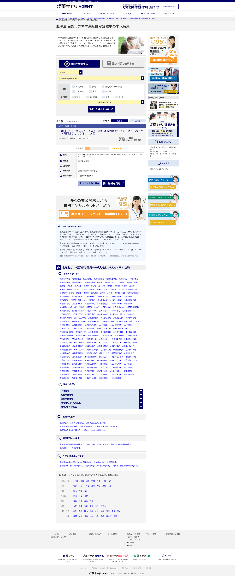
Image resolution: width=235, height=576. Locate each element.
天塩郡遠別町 (92, 339)
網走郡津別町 (90, 346)
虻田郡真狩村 (106, 307)
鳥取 (75, 511)
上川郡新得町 (117, 364)
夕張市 (69, 286)
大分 (97, 516)
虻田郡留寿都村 (119, 307)
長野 (86, 496)
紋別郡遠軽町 (106, 350)
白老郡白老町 (65, 357)
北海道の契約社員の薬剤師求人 (96, 444)
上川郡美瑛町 (90, 328)
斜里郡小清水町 (128, 346)
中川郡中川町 (81, 335)
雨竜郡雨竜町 (122, 321)
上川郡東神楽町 (91, 325)
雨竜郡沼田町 (65, 325)
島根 (80, 511)
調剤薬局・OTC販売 (113, 87)
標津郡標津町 (104, 378)
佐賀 (80, 516)
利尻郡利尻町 (117, 342)
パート (120, 97)
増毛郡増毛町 (107, 335)
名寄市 (84, 289)
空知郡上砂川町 (80, 318)
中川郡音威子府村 (67, 335)
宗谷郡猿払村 (117, 339)
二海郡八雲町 (76, 300)
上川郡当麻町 (104, 325)
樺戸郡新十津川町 (79, 321)
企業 (94, 91)
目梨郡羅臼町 (117, 378)
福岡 (75, 516)
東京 (75, 486)
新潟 (75, 496)
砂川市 (121, 289)
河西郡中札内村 (78, 367)
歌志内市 (129, 289)
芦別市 (124, 286)
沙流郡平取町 (65, 360)
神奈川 (81, 486)
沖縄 (115, 516)
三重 (91, 501)
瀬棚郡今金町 (90, 303)
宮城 (93, 481)
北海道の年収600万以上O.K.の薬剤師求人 (76, 462)
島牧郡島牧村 (117, 303)
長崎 (86, 516)
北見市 (62, 286)
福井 (86, 491)
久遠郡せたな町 (103, 303)
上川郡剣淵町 (106, 332)
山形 (104, 481)
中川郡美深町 (131, 332)
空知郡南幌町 (129, 314)
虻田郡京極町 (65, 311)
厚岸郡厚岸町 (77, 374)
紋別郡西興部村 (78, 353)
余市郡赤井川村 (116, 314)
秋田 (98, 481)
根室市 (99, 289)
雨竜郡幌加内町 (94, 335)
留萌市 (93, 286)
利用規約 (94, 568)
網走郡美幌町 (77, 346)
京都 (86, 506)
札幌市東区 (87, 279)
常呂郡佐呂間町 (93, 350)
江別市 (132, 286)
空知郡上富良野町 (104, 328)
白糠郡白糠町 (65, 378)
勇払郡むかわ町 (117, 357)
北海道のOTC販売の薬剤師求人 (107, 426)
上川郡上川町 (65, 328)
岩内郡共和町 (92, 311)
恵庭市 (78, 293)
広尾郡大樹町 (104, 367)
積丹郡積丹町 (65, 314)
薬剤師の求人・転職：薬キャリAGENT (71, 18)
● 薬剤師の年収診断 (133, 537)
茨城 (98, 486)
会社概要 (149, 568)
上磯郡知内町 (90, 296)
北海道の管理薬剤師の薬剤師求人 (126, 466)
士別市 (77, 289)
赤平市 (62, 289)
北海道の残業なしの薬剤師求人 (106, 462)
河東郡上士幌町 (91, 364)
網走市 (86, 286)
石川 (80, 491)
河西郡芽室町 (65, 367)
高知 (119, 511)
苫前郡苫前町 (132, 335)
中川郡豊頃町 (77, 371)
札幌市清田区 (90, 282)
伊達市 (86, 293)
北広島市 (94, 293)
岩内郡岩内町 (104, 311)
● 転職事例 (130, 542)
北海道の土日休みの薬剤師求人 (72, 466)
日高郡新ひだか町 (131, 360)
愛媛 (113, 511)
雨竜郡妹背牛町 (94, 321)
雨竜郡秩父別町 (108, 321)
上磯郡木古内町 (103, 296)
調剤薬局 (79, 87)
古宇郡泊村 (116, 311)
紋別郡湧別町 (118, 350)
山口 (97, 511)
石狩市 (102, 293)
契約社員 (93, 97)
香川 (108, 511)
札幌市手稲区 (77, 282)
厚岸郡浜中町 (90, 374)
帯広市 (136, 282)
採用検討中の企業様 (172, 534)
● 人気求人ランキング (133, 539)
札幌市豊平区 (111, 279)
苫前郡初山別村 (78, 339)
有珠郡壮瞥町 (129, 353)
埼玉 (93, 486)
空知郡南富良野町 (67, 332)
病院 (94, 87)
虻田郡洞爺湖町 (91, 357)
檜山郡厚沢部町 (130, 300)
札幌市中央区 (65, 279)
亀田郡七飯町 (117, 296)
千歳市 (106, 289)
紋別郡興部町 (65, 353)
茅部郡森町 (64, 300)
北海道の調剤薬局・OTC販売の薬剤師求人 (76, 426)
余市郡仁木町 (90, 314)
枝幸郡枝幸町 (79, 342)
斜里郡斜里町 (102, 346)
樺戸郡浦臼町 (65, 321)
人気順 (137, 121)
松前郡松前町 (65, 296)
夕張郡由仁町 (93, 318)
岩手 (87, 481)
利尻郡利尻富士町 (131, 342)
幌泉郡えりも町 (116, 360)
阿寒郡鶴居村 (129, 374)
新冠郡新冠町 (77, 360)
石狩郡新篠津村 (133, 293)
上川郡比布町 (117, 325)
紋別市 (69, 289)
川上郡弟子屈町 (116, 374)
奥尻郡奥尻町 (77, 303)
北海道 (75, 481)
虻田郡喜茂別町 (133, 307)
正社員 (78, 97)
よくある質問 (128, 14)
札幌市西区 (134, 279)
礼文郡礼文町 (104, 342)
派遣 (107, 97)
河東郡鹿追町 (104, 364)
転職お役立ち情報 (148, 14)
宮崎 (102, 516)
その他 (108, 91)
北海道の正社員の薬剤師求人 (71, 444)
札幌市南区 (123, 279)
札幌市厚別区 (65, 282)
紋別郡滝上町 (131, 350)
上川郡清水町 (129, 364)
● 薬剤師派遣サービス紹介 (58, 537)
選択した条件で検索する (101, 109)
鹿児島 (108, 516)
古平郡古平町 (77, 314)
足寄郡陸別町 (115, 371)
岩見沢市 (78, 286)
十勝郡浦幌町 (127, 371)
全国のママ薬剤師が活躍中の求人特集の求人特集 (102, 18)
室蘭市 (121, 282)
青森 (82, 481)
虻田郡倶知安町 (78, 311)
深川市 (137, 289)
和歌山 (103, 506)
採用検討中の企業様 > (169, 6)
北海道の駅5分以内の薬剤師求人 (98, 466)
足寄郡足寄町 (102, 371)
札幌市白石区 (99, 279)
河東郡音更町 (65, 364)
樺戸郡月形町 (131, 318)
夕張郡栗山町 (118, 318)
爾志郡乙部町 (65, 303)
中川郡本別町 (90, 371)
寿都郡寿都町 (129, 303)
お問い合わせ (125, 568)
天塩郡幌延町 (65, 346)
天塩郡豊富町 (92, 342)
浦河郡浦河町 (90, 360)
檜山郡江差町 (102, 300)
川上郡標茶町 (102, 374)
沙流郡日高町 (131, 357)
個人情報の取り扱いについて (109, 568)
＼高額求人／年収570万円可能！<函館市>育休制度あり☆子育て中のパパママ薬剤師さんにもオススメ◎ (100, 132)
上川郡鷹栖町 (77, 325)
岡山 (86, 511)
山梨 (80, 496)
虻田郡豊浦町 (117, 353)
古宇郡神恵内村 (128, 311)
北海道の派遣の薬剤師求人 (121, 444)
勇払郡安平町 (104, 357)
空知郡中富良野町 (120, 328)
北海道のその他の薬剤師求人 (94, 430)
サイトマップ (85, 568)
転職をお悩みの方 (107, 14)
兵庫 (80, 506)
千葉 (87, 486)
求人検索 (86, 14)
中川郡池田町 (65, 371)
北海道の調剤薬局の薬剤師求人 (72, 423)
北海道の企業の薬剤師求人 (70, 430)
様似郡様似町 (102, 360)
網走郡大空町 (104, 353)
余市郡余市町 (102, 314)
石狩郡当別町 (120, 293)
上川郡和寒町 (93, 332)
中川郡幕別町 (129, 367)
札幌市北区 (76, 279)
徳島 (102, 511)
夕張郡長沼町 (106, 318)
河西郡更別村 (92, 367)
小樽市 (107, 282)
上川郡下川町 (118, 332)
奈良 (97, 506)
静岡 (80, 501)
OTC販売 (79, 91)
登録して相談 (168, 14)
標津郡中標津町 (91, 378)
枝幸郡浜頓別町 (130, 339)
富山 (75, 491)
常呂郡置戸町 (79, 350)
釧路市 (129, 282)
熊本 (91, 516)
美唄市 (117, 286)
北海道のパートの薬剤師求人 (71, 448)
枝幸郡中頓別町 (66, 342)
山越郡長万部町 (89, 300)
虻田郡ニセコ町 (93, 307)
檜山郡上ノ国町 (116, 300)
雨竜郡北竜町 (134, 321)
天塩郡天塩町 (104, 339)
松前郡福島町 (77, 296)
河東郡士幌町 (77, 364)
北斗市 (109, 293)
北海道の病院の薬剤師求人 (96, 423)
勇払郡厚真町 (77, 357)
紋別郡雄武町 (92, 353)
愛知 (75, 501)
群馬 (104, 486)
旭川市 (114, 282)
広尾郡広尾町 (117, 367)
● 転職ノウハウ (131, 545)
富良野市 (63, 293)
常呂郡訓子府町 (66, 350)
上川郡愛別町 (129, 325)
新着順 (119, 121)
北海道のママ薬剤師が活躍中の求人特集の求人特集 (138, 18)
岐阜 (86, 501)
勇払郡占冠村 (81, 332)
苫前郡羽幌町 (65, 339)
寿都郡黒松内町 (66, 307)
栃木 (109, 486)
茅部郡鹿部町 (129, 296)
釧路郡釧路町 (65, 374)
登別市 (71, 293)
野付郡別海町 (77, 378)
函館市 (99, 282)
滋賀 (91, 506)
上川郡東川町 (77, 328)
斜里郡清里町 (115, 346)
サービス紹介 (66, 14)
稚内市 (109, 286)
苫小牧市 (101, 286)
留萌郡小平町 (120, 335)
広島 (91, 511)
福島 (109, 481)
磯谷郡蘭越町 (79, 307)
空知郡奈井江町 (66, 318)
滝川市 (113, 289)
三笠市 (91, 289)
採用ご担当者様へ (137, 568)
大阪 (75, 506)
